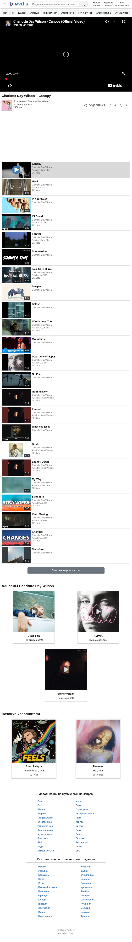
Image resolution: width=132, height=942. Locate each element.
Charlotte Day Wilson (38, 101)
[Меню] (5, 4)
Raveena (98, 766)
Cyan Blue (27, 104)
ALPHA (98, 635)
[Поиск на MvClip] (83, 4)
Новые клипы (96, 4)
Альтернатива (103, 13)
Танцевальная (50, 13)
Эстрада (34, 13)
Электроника (67, 13)
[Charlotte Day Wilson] (7, 105)
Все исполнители (122, 4)
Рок (12, 13)
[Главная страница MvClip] (19, 4)
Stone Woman (66, 693)
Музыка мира (121, 13)
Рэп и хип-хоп (85, 13)
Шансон (22, 13)
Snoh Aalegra (34, 766)
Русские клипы (108, 4)
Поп (5, 13)
